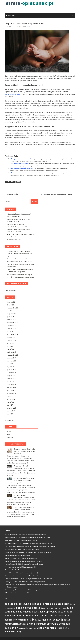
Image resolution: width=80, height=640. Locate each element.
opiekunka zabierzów (28, 628)
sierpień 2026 (11, 302)
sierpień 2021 (11, 337)
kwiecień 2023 (11, 320)
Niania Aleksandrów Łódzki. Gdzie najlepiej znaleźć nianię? (24, 564)
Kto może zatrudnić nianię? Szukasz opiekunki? (20, 567)
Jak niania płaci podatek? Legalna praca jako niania (22, 549)
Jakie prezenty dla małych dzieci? (21, 168)
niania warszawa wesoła (16, 623)
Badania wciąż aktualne (14, 240)
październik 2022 (12, 322)
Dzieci (18, 182)
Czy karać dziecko (20, 495)
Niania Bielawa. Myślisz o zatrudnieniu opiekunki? (21, 558)
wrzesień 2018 (11, 393)
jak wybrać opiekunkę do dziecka (55, 608)
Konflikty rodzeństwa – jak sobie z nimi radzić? (57, 194)
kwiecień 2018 (11, 396)
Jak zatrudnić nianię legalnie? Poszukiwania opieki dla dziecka (25, 534)
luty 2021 (10, 346)
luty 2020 (10, 364)
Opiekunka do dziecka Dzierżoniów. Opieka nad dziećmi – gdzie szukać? (28, 579)
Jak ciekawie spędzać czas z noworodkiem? (25, 173)
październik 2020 (12, 355)
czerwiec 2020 (11, 361)
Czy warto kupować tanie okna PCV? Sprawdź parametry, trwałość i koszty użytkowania (19, 253)
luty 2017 (10, 414)
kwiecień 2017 (11, 408)
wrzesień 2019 (11, 373)
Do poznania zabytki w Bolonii (24, 507)
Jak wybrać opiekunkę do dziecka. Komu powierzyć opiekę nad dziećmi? (28, 543)
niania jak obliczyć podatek (56, 619)
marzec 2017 (11, 411)
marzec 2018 (11, 399)
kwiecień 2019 (11, 378)
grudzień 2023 (11, 317)
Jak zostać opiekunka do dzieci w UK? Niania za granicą (23, 590)
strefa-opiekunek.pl (24, 26)
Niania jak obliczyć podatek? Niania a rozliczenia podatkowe (25, 582)
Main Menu (11, 15)
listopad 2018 (11, 387)
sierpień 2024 (11, 314)
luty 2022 (10, 331)
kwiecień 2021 (11, 340)
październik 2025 (12, 308)
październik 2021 (12, 334)
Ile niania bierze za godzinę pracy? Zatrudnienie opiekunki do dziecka (28, 537)
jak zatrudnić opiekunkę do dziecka (50, 611)
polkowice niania (47, 627)
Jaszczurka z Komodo (21, 466)
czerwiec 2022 (11, 325)
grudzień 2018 (11, 384)
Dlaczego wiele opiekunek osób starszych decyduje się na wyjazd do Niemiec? (24, 451)
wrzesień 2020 (11, 358)
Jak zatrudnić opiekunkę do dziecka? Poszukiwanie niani (23, 576)
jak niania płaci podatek (28, 607)
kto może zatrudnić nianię (50, 615)
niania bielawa (33, 619)
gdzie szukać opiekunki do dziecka (23, 603)
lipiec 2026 (10, 305)
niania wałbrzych (37, 623)
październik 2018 (12, 390)
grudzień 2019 (11, 370)
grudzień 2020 (11, 352)
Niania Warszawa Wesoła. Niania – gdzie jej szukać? (21, 573)
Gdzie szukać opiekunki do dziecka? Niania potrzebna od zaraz (25, 593)
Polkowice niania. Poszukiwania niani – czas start (21, 540)
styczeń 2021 (11, 349)
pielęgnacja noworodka (12, 94)
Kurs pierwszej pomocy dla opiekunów (17, 555)
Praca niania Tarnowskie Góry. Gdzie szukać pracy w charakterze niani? (28, 552)
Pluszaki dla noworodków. (19, 163)
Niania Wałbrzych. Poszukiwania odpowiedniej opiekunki (23, 561)
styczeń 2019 (11, 381)
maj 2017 (10, 405)
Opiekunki (10, 437)
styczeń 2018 (11, 402)
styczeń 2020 (11, 367)
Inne (8, 434)
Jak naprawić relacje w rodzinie (21, 159)
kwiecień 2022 (11, 328)
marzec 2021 (11, 343)
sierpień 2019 (11, 376)
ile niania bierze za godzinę (56, 603)
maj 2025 (10, 311)
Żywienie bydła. (12, 194)
